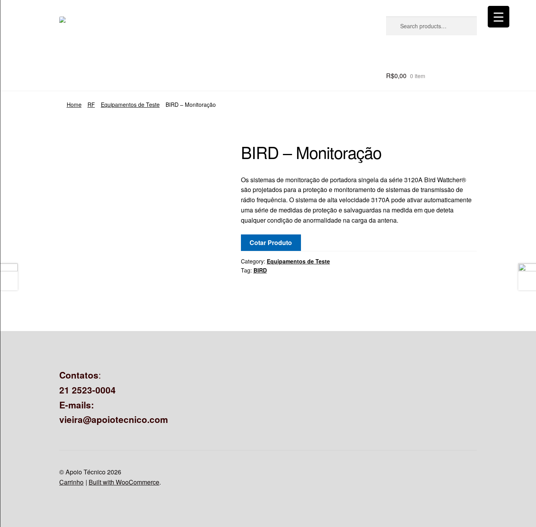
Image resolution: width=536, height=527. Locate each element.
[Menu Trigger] (498, 16)
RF (91, 104)
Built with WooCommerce (124, 482)
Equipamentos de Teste (130, 104)
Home (74, 104)
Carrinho (71, 482)
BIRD (260, 270)
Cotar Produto (271, 242)
